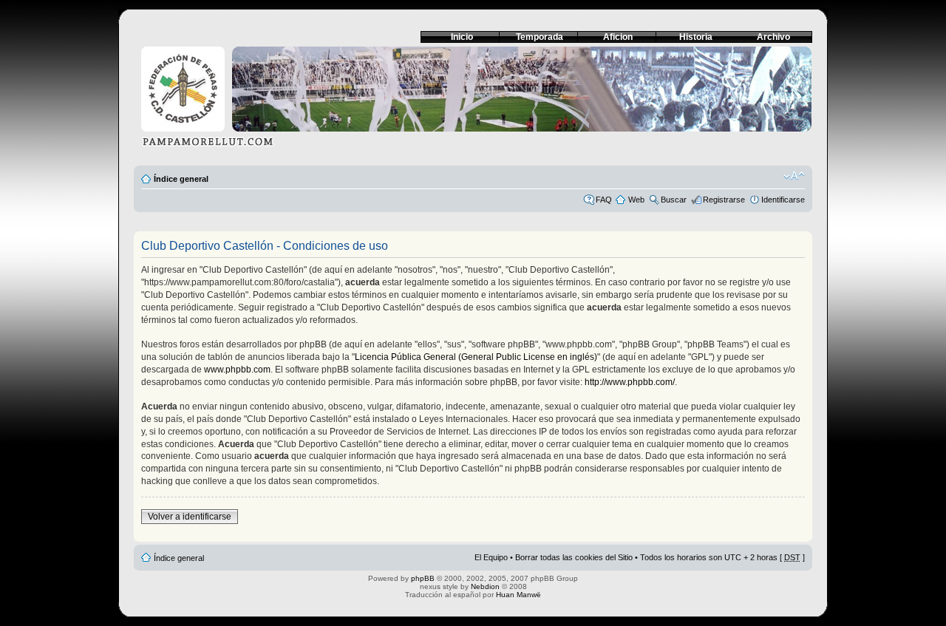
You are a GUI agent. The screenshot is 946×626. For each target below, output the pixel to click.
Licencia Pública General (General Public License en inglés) (476, 357)
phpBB (423, 578)
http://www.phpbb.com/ (630, 382)
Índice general (181, 178)
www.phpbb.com (237, 369)
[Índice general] (473, 101)
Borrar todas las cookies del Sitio (574, 557)
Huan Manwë (518, 595)
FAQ (604, 199)
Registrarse (724, 199)
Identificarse (783, 199)
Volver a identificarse (189, 516)
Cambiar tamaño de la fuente (794, 176)
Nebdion (485, 586)
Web (636, 199)
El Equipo (491, 557)
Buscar (674, 199)
